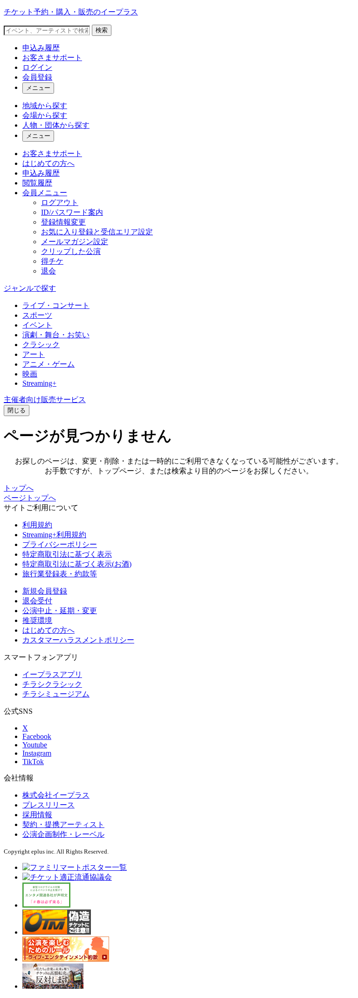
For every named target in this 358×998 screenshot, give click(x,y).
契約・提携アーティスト (63, 824)
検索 (102, 30)
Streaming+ (39, 383)
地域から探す (44, 105)
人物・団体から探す (56, 125)
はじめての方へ (48, 163)
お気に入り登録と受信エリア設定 (97, 232)
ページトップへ (30, 498)
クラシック (41, 345)
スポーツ (37, 315)
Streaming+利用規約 (54, 535)
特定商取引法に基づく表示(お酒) (76, 564)
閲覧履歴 (37, 183)
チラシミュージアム (56, 694)
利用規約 (37, 525)
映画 (29, 374)
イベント (37, 325)
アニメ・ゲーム (48, 364)
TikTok (33, 762)
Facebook (36, 736)
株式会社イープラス (56, 795)
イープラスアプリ (52, 674)
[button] (16, 410)
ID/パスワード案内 (72, 212)
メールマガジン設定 (74, 242)
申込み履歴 (41, 48)
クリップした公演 (71, 251)
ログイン (37, 67)
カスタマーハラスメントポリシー (78, 640)
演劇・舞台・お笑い (56, 335)
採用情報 (37, 815)
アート (33, 354)
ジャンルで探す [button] (30, 288)
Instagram (36, 753)
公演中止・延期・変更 (59, 611)
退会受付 (37, 601)
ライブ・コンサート (56, 305)
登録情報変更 (63, 222)
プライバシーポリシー (59, 544)
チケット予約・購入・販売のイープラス (71, 12)
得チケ (52, 261)
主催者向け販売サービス (45, 399)
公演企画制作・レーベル (63, 834)
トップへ (19, 488)
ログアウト (59, 202)
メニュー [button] (38, 87)
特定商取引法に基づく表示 (67, 554)
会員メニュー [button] (44, 193)
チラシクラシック (52, 684)
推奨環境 (37, 620)
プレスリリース (48, 805)
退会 (48, 271)
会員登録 (37, 77)
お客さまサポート (52, 58)
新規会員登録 (44, 591)
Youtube (34, 745)
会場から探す (44, 115)
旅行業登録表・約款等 (59, 574)
